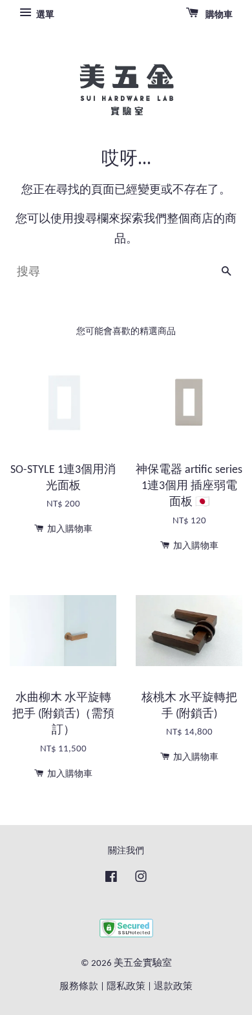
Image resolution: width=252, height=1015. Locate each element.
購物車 (218, 15)
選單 (44, 15)
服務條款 (78, 987)
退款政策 (173, 987)
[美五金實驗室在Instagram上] (141, 879)
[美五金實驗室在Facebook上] (111, 879)
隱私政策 (126, 987)
